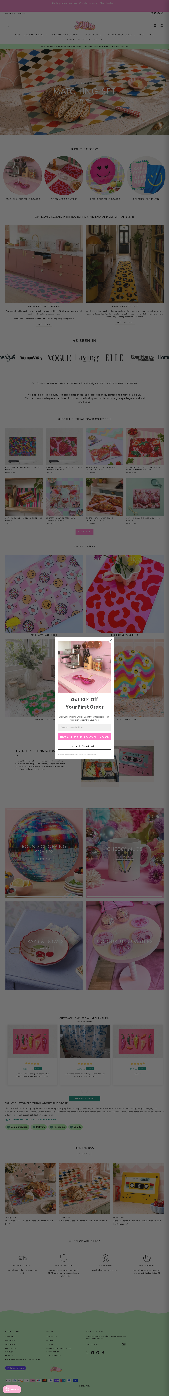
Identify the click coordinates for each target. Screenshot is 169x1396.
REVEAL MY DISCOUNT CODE (84, 737)
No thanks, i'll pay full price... (84, 746)
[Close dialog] (111, 640)
